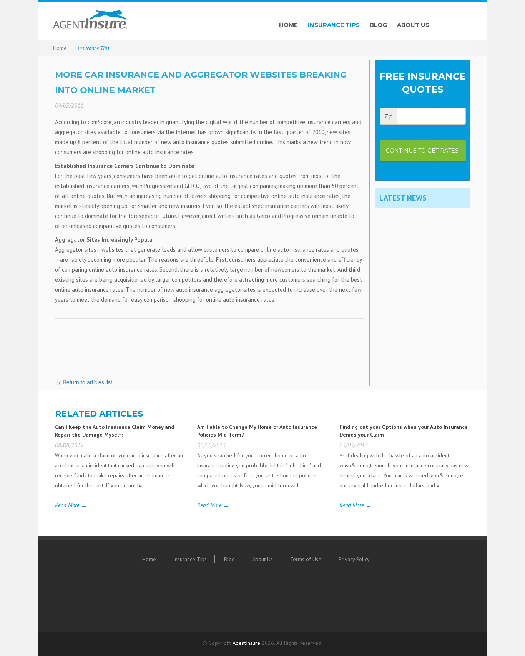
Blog (378, 24)
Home (288, 24)
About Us (413, 24)
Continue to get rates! (423, 150)
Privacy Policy (354, 559)
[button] (287, 597)
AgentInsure (246, 642)
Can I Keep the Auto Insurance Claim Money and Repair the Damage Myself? (114, 430)
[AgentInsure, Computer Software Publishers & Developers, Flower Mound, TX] (228, 599)
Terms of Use (305, 559)
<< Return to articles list (83, 382)
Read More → (71, 505)
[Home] (155, 19)
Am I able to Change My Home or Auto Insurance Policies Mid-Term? (257, 430)
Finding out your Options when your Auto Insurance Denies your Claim (403, 430)
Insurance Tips (334, 24)
